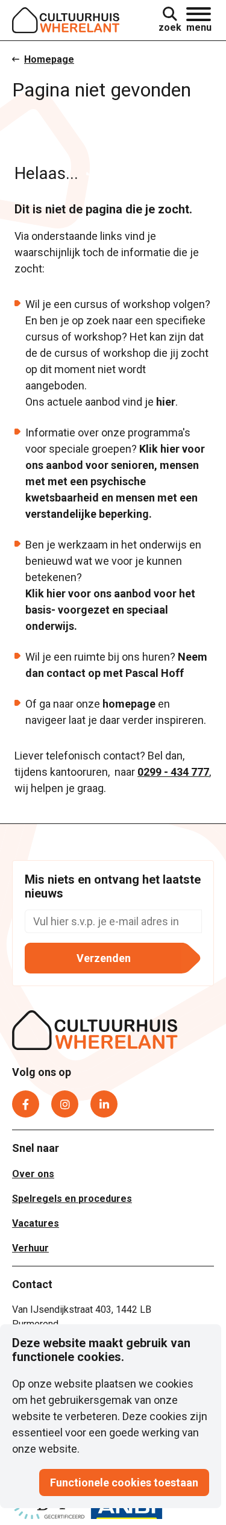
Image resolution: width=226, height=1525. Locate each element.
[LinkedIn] (104, 1104)
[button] (199, 20)
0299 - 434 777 (173, 772)
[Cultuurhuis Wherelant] (95, 1032)
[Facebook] (25, 1104)
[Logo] (66, 20)
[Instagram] (64, 1104)
